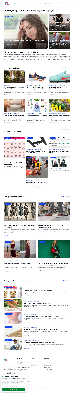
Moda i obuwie (30, 3)
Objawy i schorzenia (37, 3)
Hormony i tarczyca (51, 3)
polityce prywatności (18, 383)
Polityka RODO (30, 388)
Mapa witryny (44, 388)
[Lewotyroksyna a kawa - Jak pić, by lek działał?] (26, 31)
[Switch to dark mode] (69, 3)
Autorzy (33, 358)
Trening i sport (44, 3)
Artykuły (19, 358)
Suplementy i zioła (24, 3)
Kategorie (46, 358)
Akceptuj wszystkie (13, 389)
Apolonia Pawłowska (53, 85)
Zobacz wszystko (65, 67)
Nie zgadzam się (14, 386)
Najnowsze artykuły (17, 3)
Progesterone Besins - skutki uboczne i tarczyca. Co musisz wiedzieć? (23, 362)
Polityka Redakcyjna (37, 388)
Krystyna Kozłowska (7, 113)
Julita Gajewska (7, 85)
